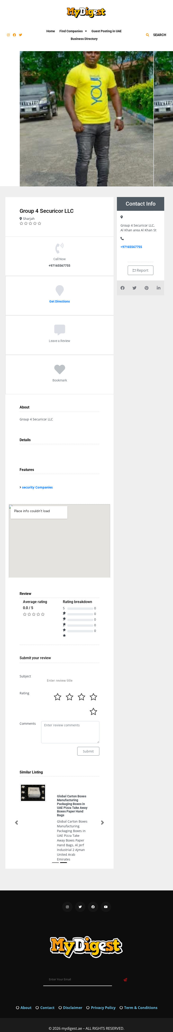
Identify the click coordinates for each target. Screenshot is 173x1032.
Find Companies (71, 31)
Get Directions (59, 301)
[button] (16, 808)
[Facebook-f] (14, 35)
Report (142, 270)
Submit (88, 751)
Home (50, 31)
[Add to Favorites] (59, 372)
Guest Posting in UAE (106, 31)
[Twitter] (20, 35)
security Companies (37, 487)
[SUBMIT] (125, 951)
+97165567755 (131, 247)
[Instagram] (8, 35)
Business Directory (84, 39)
